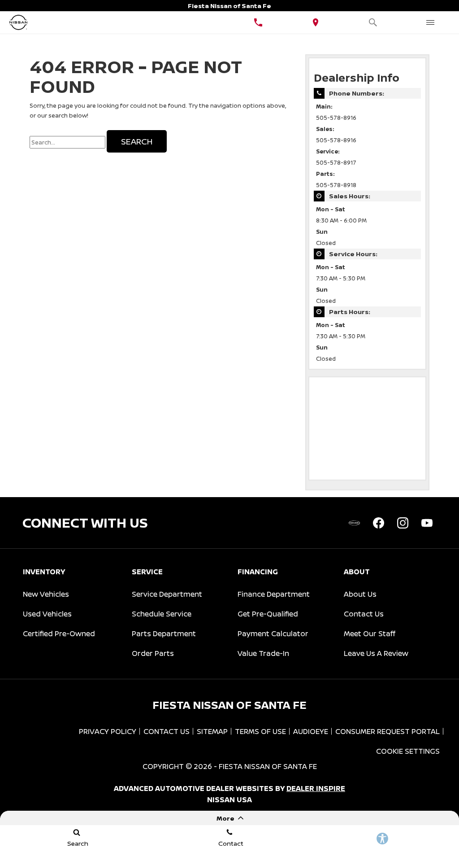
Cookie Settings (408, 751)
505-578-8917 (336, 162)
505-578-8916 (336, 118)
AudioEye (310, 731)
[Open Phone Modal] (258, 22)
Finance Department (274, 594)
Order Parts (153, 653)
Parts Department (164, 633)
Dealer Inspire (315, 788)
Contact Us (364, 614)
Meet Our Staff (369, 633)
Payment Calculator (273, 633)
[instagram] (402, 523)
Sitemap (212, 731)
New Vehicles (46, 594)
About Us (360, 594)
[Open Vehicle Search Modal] (373, 22)
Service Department (167, 594)
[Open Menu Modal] (430, 22)
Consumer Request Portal (387, 731)
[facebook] (378, 523)
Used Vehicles (47, 614)
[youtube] (427, 523)
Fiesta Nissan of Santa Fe (268, 766)
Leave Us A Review (376, 653)
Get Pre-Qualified (268, 614)
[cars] (354, 523)
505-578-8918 (336, 185)
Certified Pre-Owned (59, 633)
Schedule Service (161, 614)
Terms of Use (260, 731)
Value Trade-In (263, 653)
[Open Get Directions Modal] (315, 22)
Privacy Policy (107, 731)
